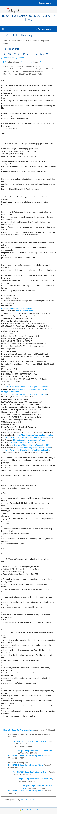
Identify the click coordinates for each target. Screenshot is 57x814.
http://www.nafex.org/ (25, 311)
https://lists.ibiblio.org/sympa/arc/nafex (29, 440)
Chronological (9, 58)
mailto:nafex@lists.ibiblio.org (23, 443)
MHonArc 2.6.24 (27, 800)
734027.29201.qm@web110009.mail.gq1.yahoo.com (24, 387)
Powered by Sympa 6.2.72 (30, 810)
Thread (21, 58)
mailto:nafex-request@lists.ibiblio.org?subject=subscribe (25, 450)
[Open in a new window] (17, 48)
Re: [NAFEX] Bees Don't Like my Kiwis (30, 741)
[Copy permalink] (46, 54)
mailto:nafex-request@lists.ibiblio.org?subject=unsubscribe (27, 437)
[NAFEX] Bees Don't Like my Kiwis (18, 730)
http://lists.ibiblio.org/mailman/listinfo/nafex (19, 308)
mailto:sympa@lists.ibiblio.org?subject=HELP (30, 445)
